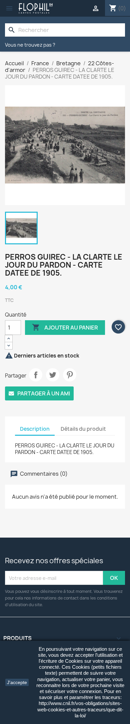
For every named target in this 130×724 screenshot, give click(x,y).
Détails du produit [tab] (83, 428)
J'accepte (17, 682)
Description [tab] (35, 428)
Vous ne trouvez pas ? (30, 45)
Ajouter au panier (65, 327)
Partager (35, 374)
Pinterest (69, 374)
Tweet (52, 374)
